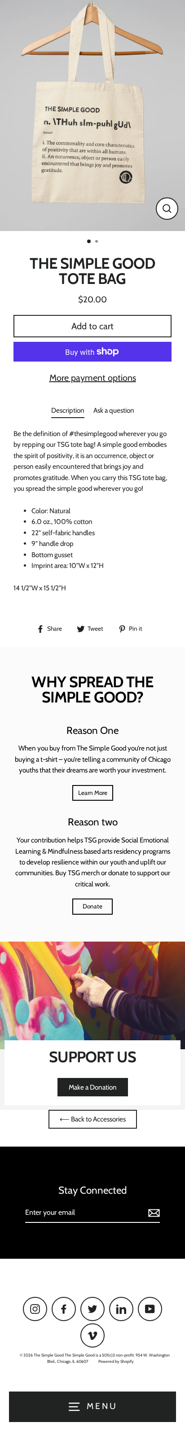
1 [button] (89, 242)
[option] (92, 115)
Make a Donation (93, 1087)
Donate (92, 906)
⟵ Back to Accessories (93, 1119)
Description (67, 410)
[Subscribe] (152, 1213)
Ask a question (113, 410)
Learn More (92, 792)
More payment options (92, 377)
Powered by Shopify (116, 1361)
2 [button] (97, 242)
